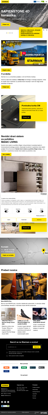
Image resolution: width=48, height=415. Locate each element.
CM (36, 110)
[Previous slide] (43, 30)
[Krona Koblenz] (41, 367)
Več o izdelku (6, 154)
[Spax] (24, 367)
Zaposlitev (35, 393)
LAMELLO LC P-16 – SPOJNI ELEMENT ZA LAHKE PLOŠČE (24, 322)
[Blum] (6, 367)
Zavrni (8, 219)
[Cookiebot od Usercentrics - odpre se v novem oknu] (41, 194)
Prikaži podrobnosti (40, 215)
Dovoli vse (39, 219)
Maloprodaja (35, 389)
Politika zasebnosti (25, 412)
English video (6, 70)
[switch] (18, 211)
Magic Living (38, 149)
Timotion (26, 223)
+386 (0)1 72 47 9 (8, 250)
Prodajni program (36, 387)
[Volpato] (33, 367)
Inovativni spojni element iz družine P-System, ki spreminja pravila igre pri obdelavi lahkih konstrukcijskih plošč (24, 330)
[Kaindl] (15, 367)
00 (13, 250)
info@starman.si (9, 251)
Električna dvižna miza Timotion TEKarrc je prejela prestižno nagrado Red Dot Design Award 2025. (8, 330)
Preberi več (6, 24)
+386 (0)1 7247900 (7, 393)
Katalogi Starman (36, 391)
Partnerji (34, 398)
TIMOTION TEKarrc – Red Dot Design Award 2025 (8, 322)
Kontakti (34, 395)
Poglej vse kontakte (8, 255)
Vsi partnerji (24, 375)
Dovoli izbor (24, 219)
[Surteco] (6, 371)
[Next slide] (46, 30)
